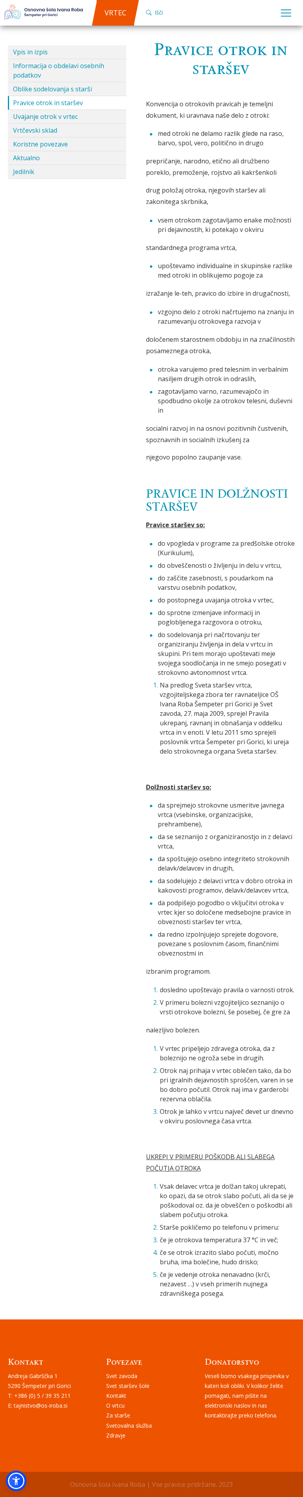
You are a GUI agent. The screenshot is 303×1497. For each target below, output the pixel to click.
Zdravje (115, 1435)
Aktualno (26, 158)
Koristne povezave (40, 144)
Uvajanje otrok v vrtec (45, 116)
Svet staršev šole (128, 1386)
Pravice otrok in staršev (48, 102)
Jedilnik (23, 171)
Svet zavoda (121, 1376)
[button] (16, 1481)
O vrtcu (115, 1405)
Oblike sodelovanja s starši (52, 89)
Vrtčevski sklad (35, 130)
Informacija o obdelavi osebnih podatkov (58, 70)
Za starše (118, 1415)
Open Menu (286, 13)
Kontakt (116, 1395)
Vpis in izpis (30, 52)
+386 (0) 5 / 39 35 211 (42, 1395)
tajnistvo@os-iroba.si (40, 1405)
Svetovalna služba (129, 1425)
